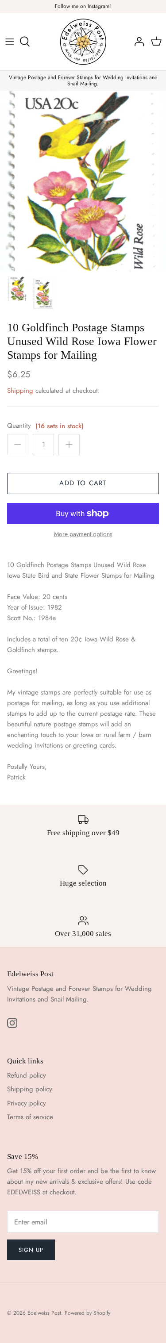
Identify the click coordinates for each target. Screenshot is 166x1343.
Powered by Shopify (87, 1313)
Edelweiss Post (44, 1313)
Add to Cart (82, 483)
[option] (83, 181)
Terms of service (30, 1117)
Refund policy (26, 1075)
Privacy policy (26, 1103)
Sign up (31, 1250)
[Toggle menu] (9, 41)
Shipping (20, 390)
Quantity (19, 425)
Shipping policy (29, 1089)
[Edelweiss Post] (83, 41)
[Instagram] (12, 1023)
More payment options (83, 534)
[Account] (137, 41)
